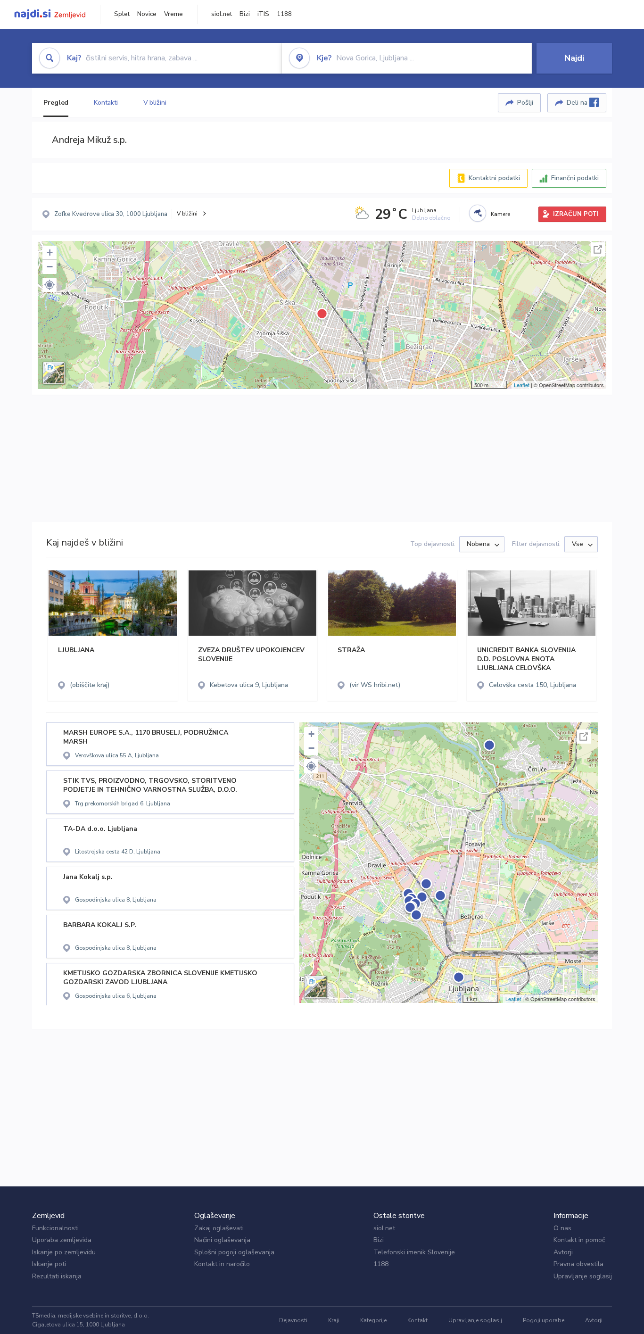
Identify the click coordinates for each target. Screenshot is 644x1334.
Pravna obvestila (578, 1263)
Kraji (333, 1320)
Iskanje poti (49, 1263)
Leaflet (521, 385)
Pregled (55, 102)
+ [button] (50, 252)
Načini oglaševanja (222, 1239)
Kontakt (417, 1320)
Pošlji (525, 102)
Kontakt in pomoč (579, 1239)
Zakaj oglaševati (219, 1228)
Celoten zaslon (598, 249)
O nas (562, 1228)
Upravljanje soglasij (582, 1276)
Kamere (500, 214)
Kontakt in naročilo (222, 1263)
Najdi (574, 58)
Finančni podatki (575, 178)
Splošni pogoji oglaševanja (234, 1252)
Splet (122, 14)
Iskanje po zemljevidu (64, 1252)
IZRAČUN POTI (576, 214)
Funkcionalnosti (55, 1228)
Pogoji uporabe (543, 1320)
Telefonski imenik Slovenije (414, 1252)
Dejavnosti (293, 1320)
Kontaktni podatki (494, 178)
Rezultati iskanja (57, 1276)
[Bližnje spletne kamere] (477, 213)
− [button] (50, 267)
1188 (284, 14)
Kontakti (105, 102)
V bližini (154, 102)
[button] (49, 285)
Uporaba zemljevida (61, 1239)
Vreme (173, 14)
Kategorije (373, 1320)
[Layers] (53, 373)
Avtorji (563, 1252)
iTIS (263, 14)
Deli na (578, 102)
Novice (147, 14)
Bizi (244, 14)
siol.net (221, 14)
